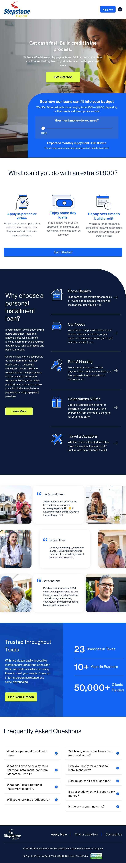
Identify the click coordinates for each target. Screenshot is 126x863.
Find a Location (86, 834)
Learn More (19, 411)
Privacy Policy (81, 856)
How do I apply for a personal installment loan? (88, 768)
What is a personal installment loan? (27, 753)
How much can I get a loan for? (89, 781)
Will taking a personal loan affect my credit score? (90, 753)
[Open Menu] (120, 9)
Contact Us (113, 834)
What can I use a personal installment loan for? (24, 787)
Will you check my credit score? (28, 799)
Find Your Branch (21, 697)
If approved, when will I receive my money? (91, 793)
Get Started (63, 77)
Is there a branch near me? (86, 806)
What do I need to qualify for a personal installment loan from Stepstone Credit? (27, 770)
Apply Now (107, 9)
